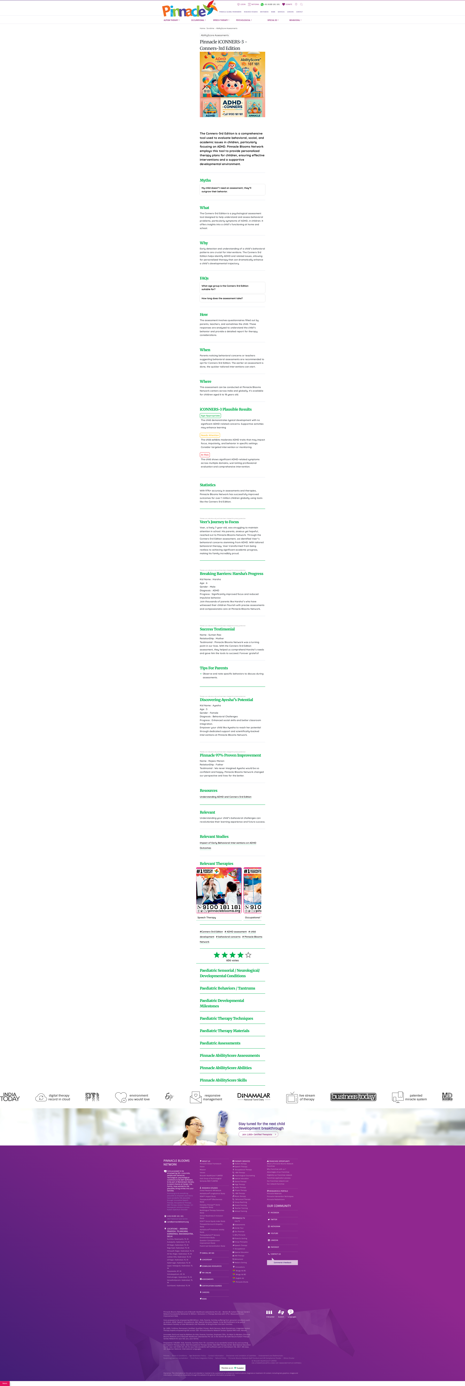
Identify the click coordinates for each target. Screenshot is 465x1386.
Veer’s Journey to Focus (219, 522)
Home (202, 28)
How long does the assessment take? (222, 298)
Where (205, 381)
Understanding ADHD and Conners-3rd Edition (226, 796)
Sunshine (211, 28)
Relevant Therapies (216, 863)
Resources (208, 790)
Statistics (208, 485)
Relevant (207, 812)
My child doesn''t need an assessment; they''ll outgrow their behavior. (226, 189)
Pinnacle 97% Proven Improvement (230, 755)
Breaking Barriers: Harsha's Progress (231, 573)
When (205, 349)
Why (204, 243)
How (204, 314)
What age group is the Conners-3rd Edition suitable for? (225, 287)
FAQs (204, 278)
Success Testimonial (217, 629)
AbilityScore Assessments (226, 28)
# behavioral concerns (228, 936)
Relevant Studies (214, 836)
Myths (205, 180)
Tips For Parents (214, 668)
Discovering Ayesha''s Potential (226, 699)
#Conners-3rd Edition (211, 931)
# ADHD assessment (236, 931)
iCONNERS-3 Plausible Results (226, 409)
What (204, 207)
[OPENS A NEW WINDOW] (262, 4)
